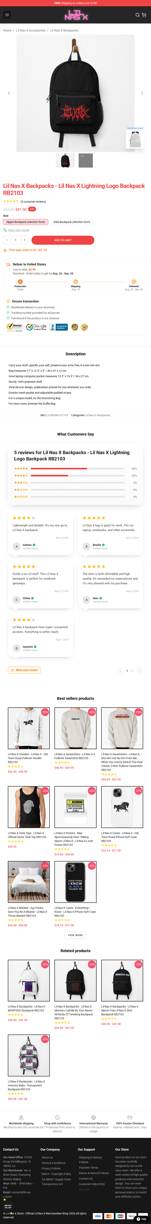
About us (47, 1157)
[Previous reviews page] (120, 670)
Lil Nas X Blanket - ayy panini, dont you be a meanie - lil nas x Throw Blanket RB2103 (27, 911)
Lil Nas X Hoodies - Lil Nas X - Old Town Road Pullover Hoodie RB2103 (28, 758)
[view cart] (144, 15)
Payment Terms (88, 1167)
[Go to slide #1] (65, 160)
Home (7, 30)
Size (5, 215)
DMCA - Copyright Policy (56, 1173)
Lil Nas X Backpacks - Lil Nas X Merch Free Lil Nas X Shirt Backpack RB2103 (119, 1010)
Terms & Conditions (53, 1162)
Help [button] (144, 1219)
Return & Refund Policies (94, 1173)
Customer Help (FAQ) (92, 1184)
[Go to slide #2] (85, 160)
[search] (137, 15)
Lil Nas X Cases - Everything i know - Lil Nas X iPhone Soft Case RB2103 (75, 911)
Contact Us (86, 1178)
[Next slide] (142, 93)
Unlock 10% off (8, 1207)
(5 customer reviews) (33, 201)
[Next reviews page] (139, 670)
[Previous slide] (9, 93)
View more (75, 935)
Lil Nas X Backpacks (64, 30)
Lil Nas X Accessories (31, 30)
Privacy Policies (51, 1168)
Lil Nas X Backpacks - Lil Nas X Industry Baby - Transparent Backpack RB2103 (26, 1085)
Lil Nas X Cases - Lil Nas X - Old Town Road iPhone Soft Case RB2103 (120, 837)
